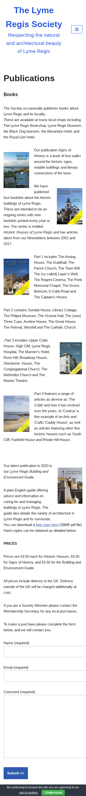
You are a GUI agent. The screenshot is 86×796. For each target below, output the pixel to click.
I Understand (53, 792)
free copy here (47, 525)
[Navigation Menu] (76, 29)
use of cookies (28, 792)
